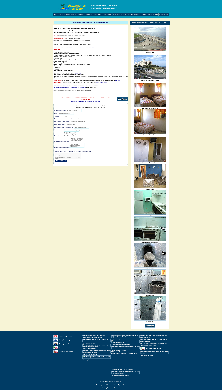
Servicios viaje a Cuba (65, 336)
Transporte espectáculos (66, 351)
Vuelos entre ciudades (89, 343)
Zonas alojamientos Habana (120, 375)
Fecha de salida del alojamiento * (64, 130)
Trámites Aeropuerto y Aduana (121, 344)
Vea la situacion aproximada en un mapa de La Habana (70, 87)
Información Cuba (153, 14)
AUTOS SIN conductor (89, 348)
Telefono (57, 116)
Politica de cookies (110, 385)
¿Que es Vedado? (101, 82)
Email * (56, 113)
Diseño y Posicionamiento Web (111, 388)
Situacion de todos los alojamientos (122, 369)
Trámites (144, 14)
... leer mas (78, 73)
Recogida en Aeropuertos (66, 340)
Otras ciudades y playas (119, 14)
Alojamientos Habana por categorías (81, 14)
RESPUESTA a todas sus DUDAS (92, 337)
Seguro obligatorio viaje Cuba (121, 339)
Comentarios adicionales (61, 147)
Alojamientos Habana (64, 14)
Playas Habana (97, 14)
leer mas (117, 80)
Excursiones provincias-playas (68, 347)
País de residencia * (60, 124)
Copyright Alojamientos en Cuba (111, 381)
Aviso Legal (99, 385)
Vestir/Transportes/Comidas (149, 345)
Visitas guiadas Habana (66, 344)
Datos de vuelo (59, 135)
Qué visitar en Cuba (147, 355)
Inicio (55, 14)
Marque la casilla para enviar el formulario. (73, 151)
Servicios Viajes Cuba (134, 14)
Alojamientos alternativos (61, 141)
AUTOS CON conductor (90, 354)
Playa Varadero (107, 14)
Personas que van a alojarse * (63, 118)
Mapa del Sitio (122, 385)
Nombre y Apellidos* (60, 110)
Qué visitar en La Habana (153, 348)
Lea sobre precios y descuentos (63, 47)
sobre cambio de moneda (86, 47)
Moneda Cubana (145, 337)
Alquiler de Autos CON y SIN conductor (102, 8)
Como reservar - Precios (119, 350)
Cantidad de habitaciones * (62, 121)
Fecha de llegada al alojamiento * (64, 127)
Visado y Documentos (89, 360)
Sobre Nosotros (163, 14)
